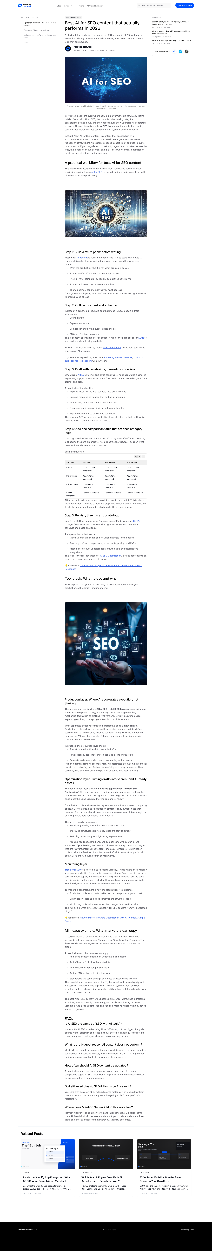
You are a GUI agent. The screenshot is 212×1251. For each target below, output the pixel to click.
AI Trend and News (73, 17)
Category (70, 6)
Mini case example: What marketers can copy (40, 36)
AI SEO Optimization (110, 555)
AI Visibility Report (95, 6)
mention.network (112, 347)
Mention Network (83, 47)
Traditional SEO (73, 869)
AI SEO (81, 375)
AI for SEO (96, 172)
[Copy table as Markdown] (136, 456)
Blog (59, 6)
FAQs (26, 42)
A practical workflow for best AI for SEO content (40, 24)
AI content (82, 257)
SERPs (136, 521)
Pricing (81, 6)
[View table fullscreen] (143, 456)
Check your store (185, 5)
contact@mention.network (118, 357)
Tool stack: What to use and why (37, 30)
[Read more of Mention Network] (68, 48)
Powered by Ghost (187, 1230)
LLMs (141, 337)
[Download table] (139, 456)
